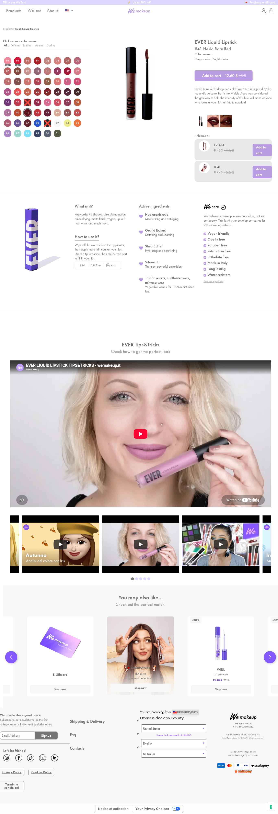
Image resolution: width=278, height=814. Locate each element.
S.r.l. (250, 751)
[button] (11, 657)
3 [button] (141, 579)
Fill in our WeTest (14, 2)
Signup (46, 735)
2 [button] (137, 579)
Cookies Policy (41, 772)
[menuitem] (35, 758)
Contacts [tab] (77, 748)
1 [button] (132, 579)
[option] (140, 544)
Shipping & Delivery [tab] (87, 721)
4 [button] (145, 579)
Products (8, 29)
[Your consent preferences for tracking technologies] (271, 807)
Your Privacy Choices (152, 809)
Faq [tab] (73, 734)
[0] (271, 11)
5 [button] (149, 579)
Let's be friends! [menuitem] (14, 750)
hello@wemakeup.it (230, 738)
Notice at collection (113, 809)
